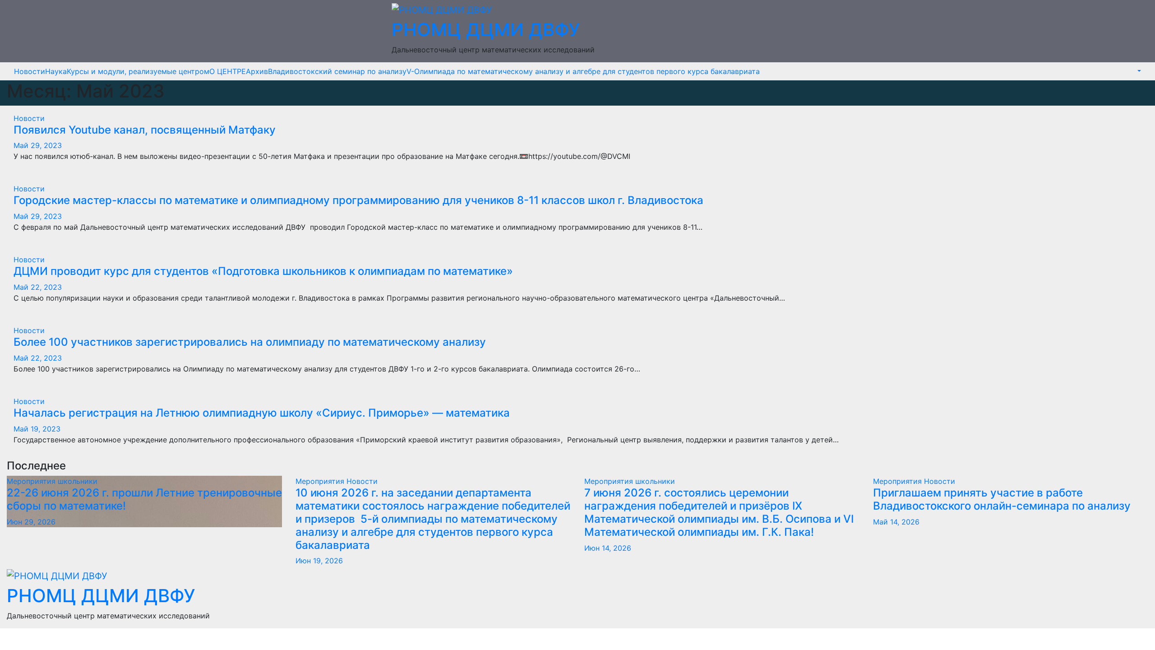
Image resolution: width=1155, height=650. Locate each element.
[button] (1138, 71)
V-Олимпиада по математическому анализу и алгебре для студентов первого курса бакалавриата (583, 71)
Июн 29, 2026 (31, 521)
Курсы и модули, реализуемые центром (138, 71)
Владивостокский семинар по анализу (337, 71)
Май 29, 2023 (38, 145)
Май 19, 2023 (37, 428)
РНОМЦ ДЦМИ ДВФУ (486, 30)
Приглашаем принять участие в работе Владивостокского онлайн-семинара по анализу (1002, 499)
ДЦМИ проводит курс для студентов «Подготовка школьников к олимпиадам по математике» (263, 271)
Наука (56, 71)
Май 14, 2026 (896, 521)
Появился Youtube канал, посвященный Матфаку (145, 129)
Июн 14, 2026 (607, 547)
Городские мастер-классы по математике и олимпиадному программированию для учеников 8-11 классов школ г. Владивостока (358, 200)
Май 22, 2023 (38, 287)
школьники (77, 481)
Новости (29, 71)
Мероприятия (32, 481)
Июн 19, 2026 (319, 560)
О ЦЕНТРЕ (227, 71)
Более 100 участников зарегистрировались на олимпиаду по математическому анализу (250, 341)
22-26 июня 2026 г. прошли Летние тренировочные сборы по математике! (144, 499)
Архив (257, 71)
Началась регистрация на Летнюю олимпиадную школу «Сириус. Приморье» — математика (262, 412)
